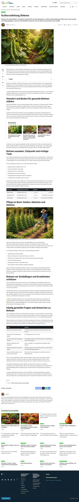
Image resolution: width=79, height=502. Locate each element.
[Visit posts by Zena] (3, 25)
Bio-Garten (23, 443)
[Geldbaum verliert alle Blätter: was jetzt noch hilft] (69, 456)
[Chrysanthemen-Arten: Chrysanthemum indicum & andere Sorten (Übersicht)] (30, 418)
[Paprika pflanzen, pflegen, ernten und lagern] (10, 438)
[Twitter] (5, 480)
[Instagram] (14, 480)
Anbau (13, 383)
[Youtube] (11, 480)
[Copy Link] (67, 25)
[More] (71, 25)
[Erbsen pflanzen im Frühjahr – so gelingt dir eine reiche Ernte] (15, 129)
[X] (54, 3)
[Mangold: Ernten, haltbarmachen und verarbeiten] (10, 418)
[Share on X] (65, 25)
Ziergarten (23, 423)
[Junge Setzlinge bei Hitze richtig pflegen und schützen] (49, 438)
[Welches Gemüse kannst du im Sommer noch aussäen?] (49, 456)
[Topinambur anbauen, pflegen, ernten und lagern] (49, 418)
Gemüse (8, 9)
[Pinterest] (8, 480)
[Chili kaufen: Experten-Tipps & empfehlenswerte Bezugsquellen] (10, 456)
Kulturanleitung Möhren (26, 463)
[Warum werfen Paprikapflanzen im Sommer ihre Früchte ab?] (69, 438)
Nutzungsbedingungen (51, 477)
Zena (8, 24)
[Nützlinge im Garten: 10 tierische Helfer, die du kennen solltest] (30, 438)
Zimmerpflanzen (63, 423)
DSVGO (47, 474)
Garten (24, 383)
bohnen (20, 383)
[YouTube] (56, 3)
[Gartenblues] (7, 3)
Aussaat (16, 383)
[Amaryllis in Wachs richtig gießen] (69, 418)
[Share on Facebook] (63, 25)
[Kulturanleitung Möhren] (30, 456)
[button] (5, 498)
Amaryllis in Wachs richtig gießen (68, 425)
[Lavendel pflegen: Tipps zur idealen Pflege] (44, 129)
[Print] (69, 25)
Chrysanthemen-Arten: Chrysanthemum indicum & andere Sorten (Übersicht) (29, 427)
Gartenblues (3, 9)
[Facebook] (52, 3)
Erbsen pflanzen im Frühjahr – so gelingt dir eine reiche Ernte (14, 136)
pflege (27, 383)
